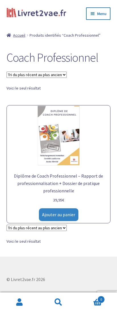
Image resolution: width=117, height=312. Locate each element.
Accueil (19, 35)
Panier (90, 297)
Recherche (58, 302)
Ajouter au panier (58, 214)
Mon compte (19, 302)
